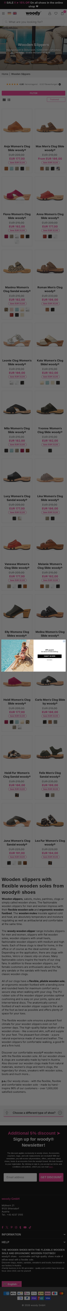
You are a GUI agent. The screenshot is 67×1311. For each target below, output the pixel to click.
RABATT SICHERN (49, 656)
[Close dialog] (64, 641)
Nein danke (49, 659)
